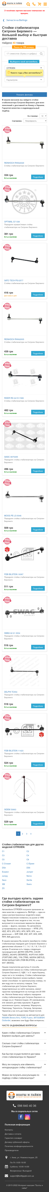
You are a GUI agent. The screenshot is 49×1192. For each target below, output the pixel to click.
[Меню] (45, 4)
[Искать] (41, 53)
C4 (28, 855)
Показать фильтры (24, 94)
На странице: (32, 116)
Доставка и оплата (13, 1133)
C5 (3, 859)
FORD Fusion (27, 1017)
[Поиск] (28, 4)
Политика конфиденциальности (19, 1146)
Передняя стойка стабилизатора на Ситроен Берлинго (24, 459)
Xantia (29, 880)
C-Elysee (30, 863)
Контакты (9, 1129)
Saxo (4, 880)
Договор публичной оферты (17, 1142)
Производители (12, 1150)
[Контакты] (34, 4)
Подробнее (38, 177)
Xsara (29, 884)
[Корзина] (39, 4)
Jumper (30, 871)
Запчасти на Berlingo (16, 20)
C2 (28, 851)
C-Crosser (6, 863)
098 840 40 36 (26, 1105)
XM (3, 884)
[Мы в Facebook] (21, 1117)
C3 (3, 855)
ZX (3, 888)
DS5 (28, 867)
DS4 (4, 867)
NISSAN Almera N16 (11, 1017)
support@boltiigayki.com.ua (22, 1175)
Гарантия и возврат (13, 1137)
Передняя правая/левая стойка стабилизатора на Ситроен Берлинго (20, 224)
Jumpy (5, 875)
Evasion (5, 871)
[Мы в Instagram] (27, 1117)
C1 (3, 851)
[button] (24, 1034)
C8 (28, 859)
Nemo (29, 875)
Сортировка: (17, 121)
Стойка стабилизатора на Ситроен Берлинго (24, 164)
